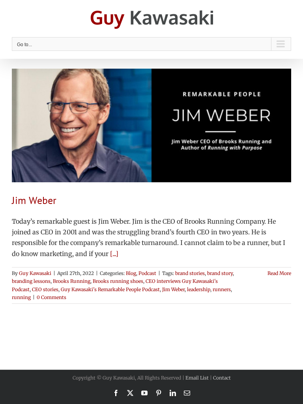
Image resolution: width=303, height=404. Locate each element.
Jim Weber (34, 200)
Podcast (147, 273)
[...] (114, 254)
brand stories (190, 273)
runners (222, 289)
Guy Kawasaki (35, 273)
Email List (197, 378)
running (21, 297)
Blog (131, 273)
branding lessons (31, 281)
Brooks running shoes (118, 281)
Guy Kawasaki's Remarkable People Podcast (110, 289)
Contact (222, 378)
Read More (279, 273)
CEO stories (45, 289)
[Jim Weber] (151, 125)
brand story (220, 273)
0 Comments (51, 297)
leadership (198, 289)
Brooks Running (71, 281)
